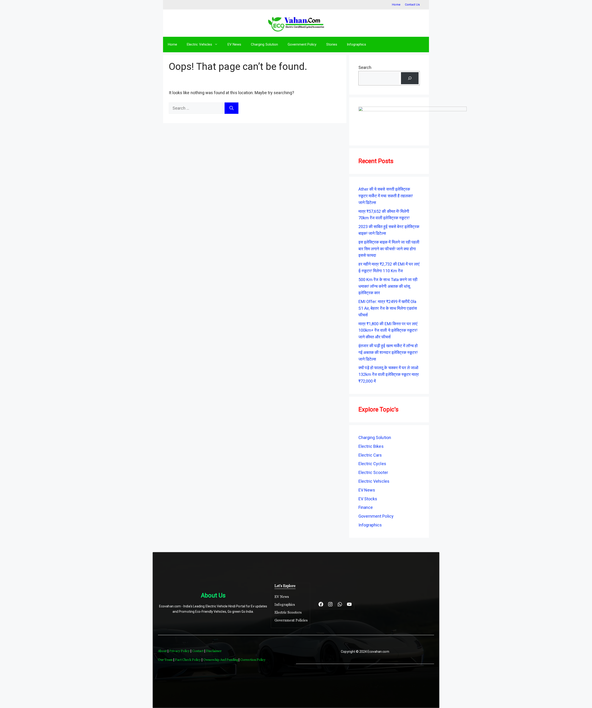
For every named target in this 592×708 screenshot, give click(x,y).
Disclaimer (213, 651)
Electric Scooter (373, 472)
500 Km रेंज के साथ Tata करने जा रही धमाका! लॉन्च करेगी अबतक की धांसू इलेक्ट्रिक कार (387, 286)
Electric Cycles (372, 463)
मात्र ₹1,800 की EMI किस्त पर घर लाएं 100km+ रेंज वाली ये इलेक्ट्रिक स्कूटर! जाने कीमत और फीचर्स (387, 330)
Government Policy (302, 44)
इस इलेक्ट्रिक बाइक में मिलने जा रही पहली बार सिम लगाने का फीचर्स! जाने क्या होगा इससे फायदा (388, 249)
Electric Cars (370, 455)
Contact (198, 651)
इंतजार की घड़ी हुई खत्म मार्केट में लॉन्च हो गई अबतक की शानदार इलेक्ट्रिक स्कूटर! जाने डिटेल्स (388, 352)
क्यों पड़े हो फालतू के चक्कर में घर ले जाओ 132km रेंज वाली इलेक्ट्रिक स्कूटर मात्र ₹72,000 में (388, 374)
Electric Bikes (371, 446)
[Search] (231, 108)
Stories (331, 44)
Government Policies (291, 620)
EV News (234, 44)
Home (396, 4)
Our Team (165, 660)
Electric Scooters (288, 612)
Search (364, 67)
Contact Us (412, 4)
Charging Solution (264, 44)
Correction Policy (252, 660)
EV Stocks (367, 498)
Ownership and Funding (220, 660)
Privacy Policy (179, 651)
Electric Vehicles (199, 44)
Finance (365, 507)
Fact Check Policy (188, 660)
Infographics (356, 44)
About (162, 651)
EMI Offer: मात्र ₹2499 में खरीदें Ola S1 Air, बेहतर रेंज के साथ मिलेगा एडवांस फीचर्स (387, 308)
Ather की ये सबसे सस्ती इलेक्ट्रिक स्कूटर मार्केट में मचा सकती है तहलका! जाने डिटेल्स (385, 196)
